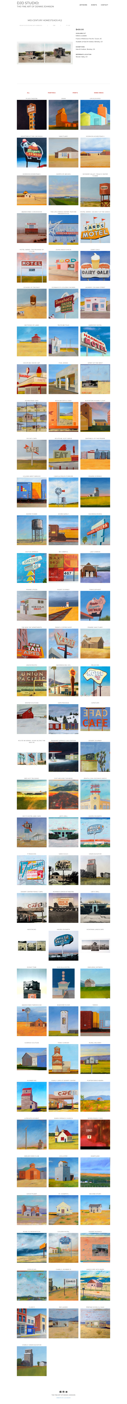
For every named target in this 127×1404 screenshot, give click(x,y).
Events (94, 5)
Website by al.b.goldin (64, 1397)
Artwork (83, 5)
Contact (104, 5)
